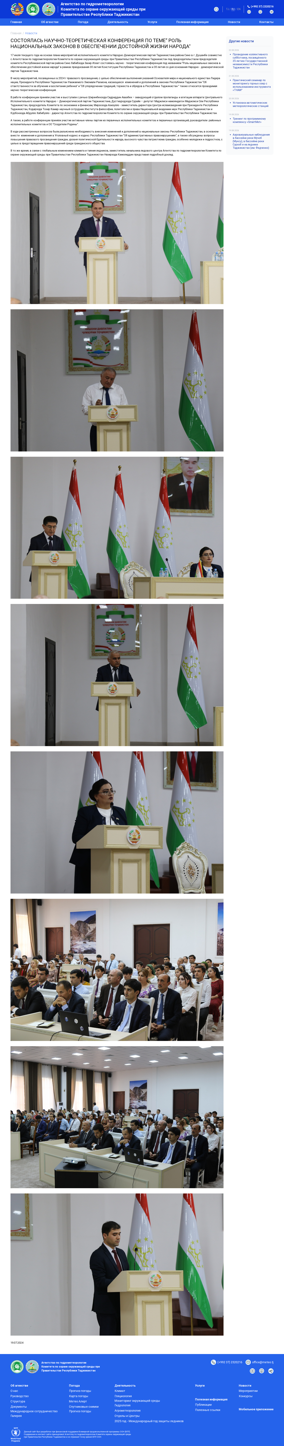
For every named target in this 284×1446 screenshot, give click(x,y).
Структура (18, 1401)
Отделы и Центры (127, 1416)
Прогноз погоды (80, 1391)
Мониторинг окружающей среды (137, 1400)
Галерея (16, 1416)
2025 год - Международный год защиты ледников (149, 1421)
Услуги (152, 22)
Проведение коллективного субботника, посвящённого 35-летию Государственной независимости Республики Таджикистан (250, 61)
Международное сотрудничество (34, 1411)
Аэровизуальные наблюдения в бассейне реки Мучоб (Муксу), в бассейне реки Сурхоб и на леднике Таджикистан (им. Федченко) (251, 141)
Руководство (20, 1396)
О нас (14, 1391)
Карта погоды (78, 1396)
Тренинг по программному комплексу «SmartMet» (249, 120)
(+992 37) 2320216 (262, 6)
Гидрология (122, 1405)
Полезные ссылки (207, 1410)
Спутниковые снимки (84, 1406)
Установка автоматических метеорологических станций (250, 104)
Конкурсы (246, 1396)
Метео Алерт (78, 1401)
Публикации (203, 1404)
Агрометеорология (128, 1410)
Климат (120, 1391)
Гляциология (123, 1396)
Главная (16, 22)
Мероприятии (248, 1391)
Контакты (266, 22)
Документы (19, 1406)
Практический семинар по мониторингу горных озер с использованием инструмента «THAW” (252, 85)
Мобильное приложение (256, 1409)
